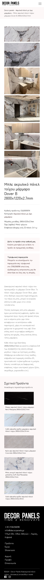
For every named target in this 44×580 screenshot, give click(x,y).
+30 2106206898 (12, 526)
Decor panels (9, 10)
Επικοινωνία (10, 563)
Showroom (10, 550)
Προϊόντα (9, 543)
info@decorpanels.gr (14, 530)
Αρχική (8, 556)
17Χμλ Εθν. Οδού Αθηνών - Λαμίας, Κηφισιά (21, 535)
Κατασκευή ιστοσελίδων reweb (22, 574)
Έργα (7, 546)
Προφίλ (8, 559)
